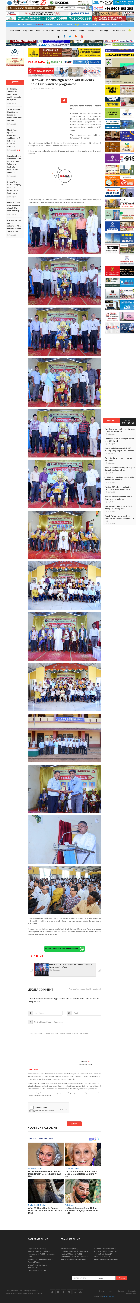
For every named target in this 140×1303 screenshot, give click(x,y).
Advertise (104, 24)
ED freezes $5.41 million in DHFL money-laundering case (118, 507)
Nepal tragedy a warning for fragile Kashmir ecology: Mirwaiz (119, 468)
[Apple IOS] (58, 36)
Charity (59, 24)
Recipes (49, 24)
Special (68, 24)
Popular (111, 420)
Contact (121, 1291)
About (111, 1291)
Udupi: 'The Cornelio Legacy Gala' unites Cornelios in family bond (14, 187)
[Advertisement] (49, 122)
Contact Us (117, 24)
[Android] (129, 30)
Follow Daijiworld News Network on (62, 949)
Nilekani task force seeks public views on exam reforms (118, 497)
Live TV (85, 24)
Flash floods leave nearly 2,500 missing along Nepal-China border (119, 449)
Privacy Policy (131, 1294)
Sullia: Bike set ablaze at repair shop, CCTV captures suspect (14, 206)
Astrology (104, 30)
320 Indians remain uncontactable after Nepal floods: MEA (119, 478)
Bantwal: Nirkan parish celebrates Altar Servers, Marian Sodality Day (14, 225)
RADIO (94, 24)
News (29, 24)
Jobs (38, 30)
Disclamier (132, 1291)
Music (73, 30)
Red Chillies (62, 30)
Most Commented (128, 421)
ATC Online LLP (108, 1296)
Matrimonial (15, 30)
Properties (28, 30)
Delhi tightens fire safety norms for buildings (118, 459)
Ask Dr (81, 30)
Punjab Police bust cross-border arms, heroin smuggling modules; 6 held (119, 518)
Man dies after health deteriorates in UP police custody (119, 430)
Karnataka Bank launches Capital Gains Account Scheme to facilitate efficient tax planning (14, 164)
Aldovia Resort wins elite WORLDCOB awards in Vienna (70, 965)
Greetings (92, 30)
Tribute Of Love (118, 30)
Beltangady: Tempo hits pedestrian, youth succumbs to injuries (14, 94)
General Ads (48, 30)
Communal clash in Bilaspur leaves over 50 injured (119, 439)
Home (101, 1291)
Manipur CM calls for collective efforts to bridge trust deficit (117, 488)
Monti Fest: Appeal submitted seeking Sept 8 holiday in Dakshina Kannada (13, 138)
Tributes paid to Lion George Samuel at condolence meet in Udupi (14, 114)
